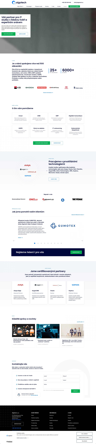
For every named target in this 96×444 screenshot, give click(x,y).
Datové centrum (71, 425)
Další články (80, 321)
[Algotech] (19, 2)
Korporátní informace (72, 428)
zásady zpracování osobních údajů (58, 390)
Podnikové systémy (35, 417)
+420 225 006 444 (66, 2)
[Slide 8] (58, 243)
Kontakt (59, 6)
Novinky (47, 6)
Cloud (32, 415)
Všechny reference (48, 92)
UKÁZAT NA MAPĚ (16, 419)
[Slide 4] (44, 243)
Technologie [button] (28, 6)
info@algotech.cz (78, 2)
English (65, 6)
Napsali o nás (70, 417)
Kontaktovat (76, 252)
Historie (69, 420)
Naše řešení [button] (19, 6)
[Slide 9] (61, 243)
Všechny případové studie (77, 214)
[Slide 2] (38, 243)
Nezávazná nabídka (74, 6)
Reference (52, 415)
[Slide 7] (54, 243)
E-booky (51, 425)
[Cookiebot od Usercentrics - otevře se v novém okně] (9, 442)
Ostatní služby (34, 425)
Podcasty (51, 428)
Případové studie (38, 6)
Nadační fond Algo (53, 420)
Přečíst (20, 237)
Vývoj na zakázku (34, 428)
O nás (53, 6)
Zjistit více (54, 179)
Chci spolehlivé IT (8, 33)
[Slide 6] (51, 243)
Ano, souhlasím (85, 433)
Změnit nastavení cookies (22, 437)
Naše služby (22, 33)
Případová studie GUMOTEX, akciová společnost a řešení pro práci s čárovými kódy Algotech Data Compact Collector (31, 222)
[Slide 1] (34, 243)
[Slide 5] (48, 243)
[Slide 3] (41, 243)
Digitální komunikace (35, 420)
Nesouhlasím (84, 441)
